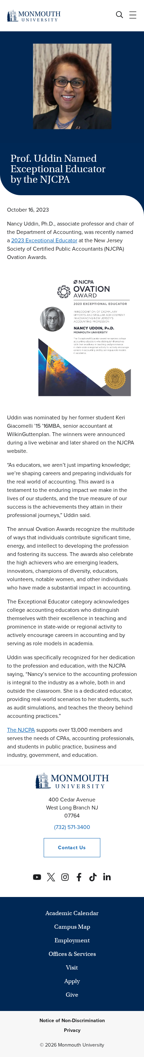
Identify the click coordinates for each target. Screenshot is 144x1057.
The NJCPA (21, 730)
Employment (72, 940)
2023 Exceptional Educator (44, 240)
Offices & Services (72, 954)
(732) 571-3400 (72, 827)
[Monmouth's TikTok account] (93, 877)
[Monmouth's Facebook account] (79, 877)
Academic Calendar (72, 913)
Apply (72, 981)
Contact (65, 847)
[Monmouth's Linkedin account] (107, 877)
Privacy (72, 1030)
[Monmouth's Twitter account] (51, 877)
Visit (72, 967)
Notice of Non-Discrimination (72, 1020)
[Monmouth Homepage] (33, 15)
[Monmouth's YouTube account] (37, 877)
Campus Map (72, 926)
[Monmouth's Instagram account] (65, 877)
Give (72, 994)
